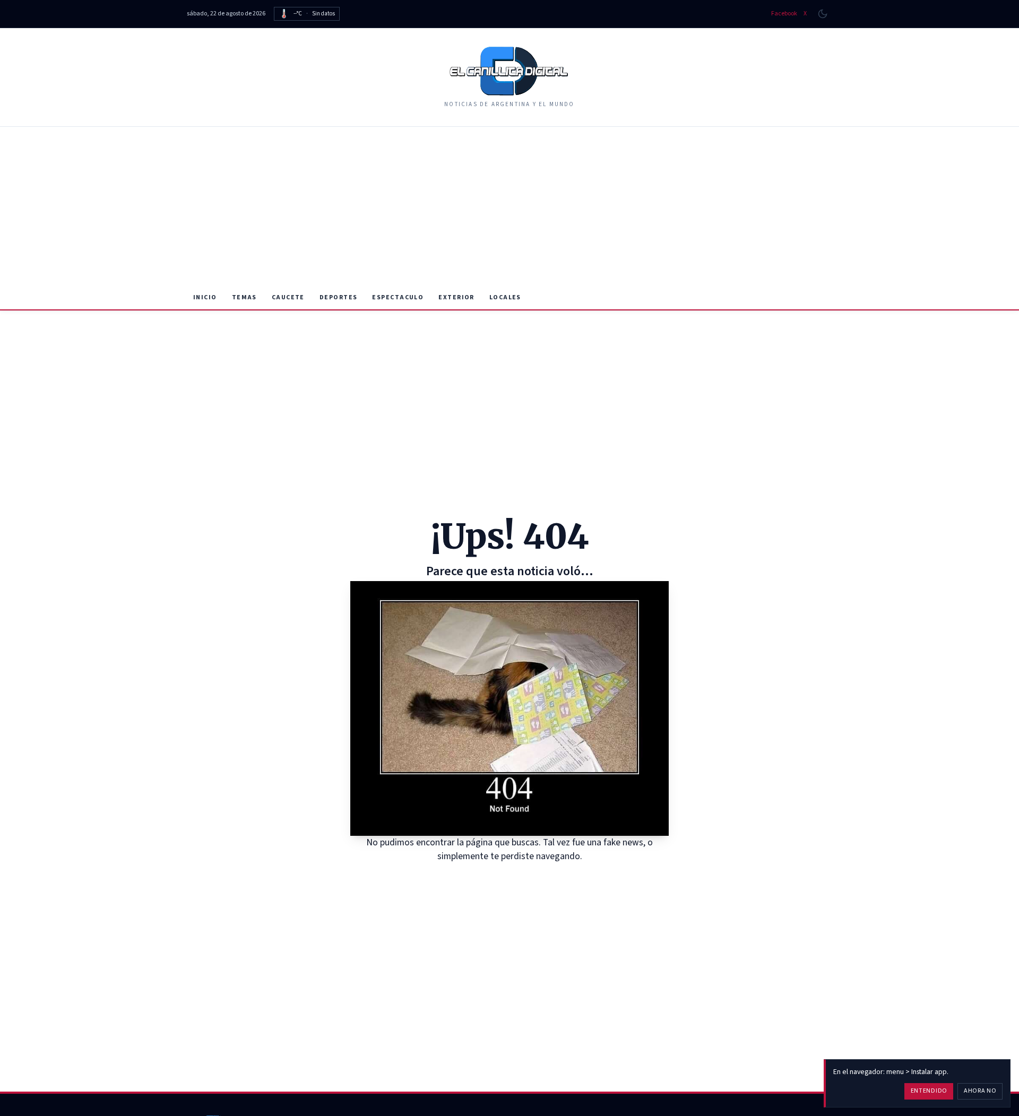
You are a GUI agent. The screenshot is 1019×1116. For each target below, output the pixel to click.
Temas (244, 297)
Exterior (456, 297)
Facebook (784, 14)
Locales (505, 297)
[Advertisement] (509, 206)
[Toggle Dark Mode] (822, 13)
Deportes (338, 297)
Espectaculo (398, 297)
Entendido (929, 1090)
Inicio (205, 297)
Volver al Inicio (517, 877)
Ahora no (980, 1090)
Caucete (288, 297)
